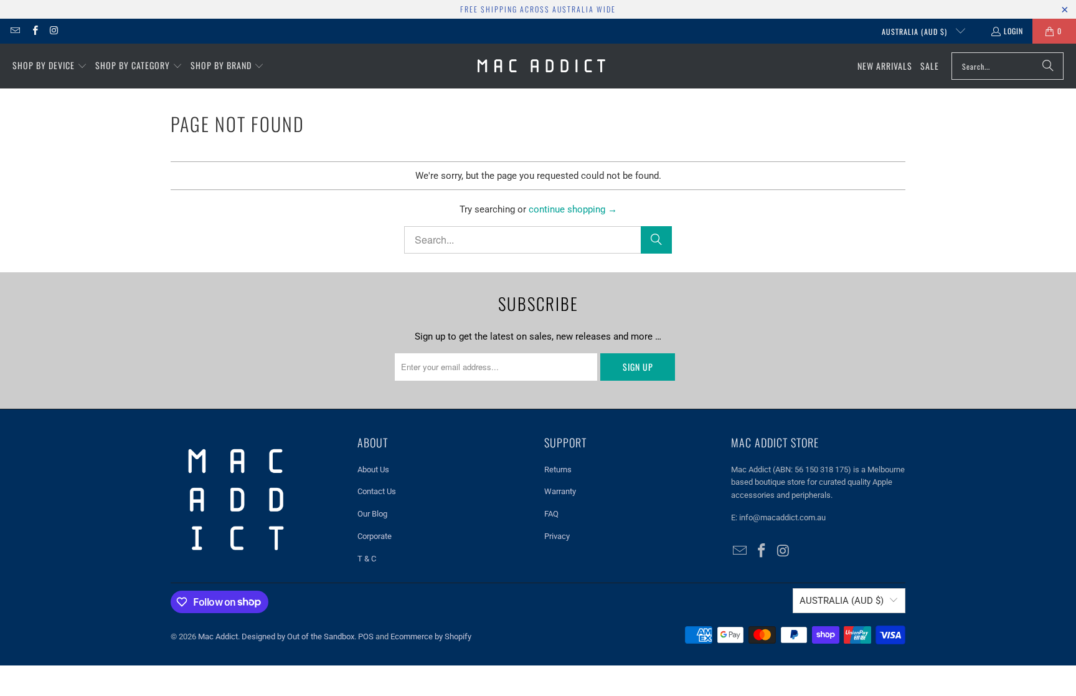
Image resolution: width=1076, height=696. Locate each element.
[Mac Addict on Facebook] (34, 31)
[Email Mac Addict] (14, 31)
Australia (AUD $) (916, 31)
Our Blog (372, 513)
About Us (373, 469)
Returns (558, 469)
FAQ (551, 513)
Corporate (374, 536)
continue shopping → (573, 209)
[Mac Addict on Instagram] (54, 31)
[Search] (1048, 66)
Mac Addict (218, 636)
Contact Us (376, 491)
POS (366, 636)
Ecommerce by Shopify (430, 636)
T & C (366, 558)
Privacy (557, 536)
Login (1013, 31)
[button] (49, 66)
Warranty (560, 491)
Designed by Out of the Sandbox (298, 636)
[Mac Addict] (541, 66)
